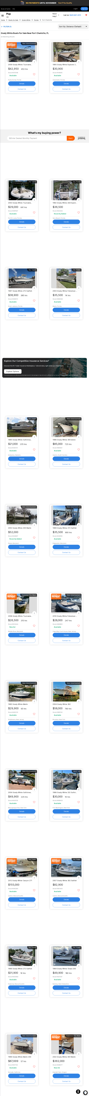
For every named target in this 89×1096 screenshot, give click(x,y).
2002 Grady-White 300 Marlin (19, 528)
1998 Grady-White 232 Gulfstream (65, 792)
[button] (78, 1091)
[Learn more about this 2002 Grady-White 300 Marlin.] (22, 515)
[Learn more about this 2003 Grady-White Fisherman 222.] (66, 278)
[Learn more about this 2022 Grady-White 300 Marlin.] (66, 1044)
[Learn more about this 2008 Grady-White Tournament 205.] (22, 603)
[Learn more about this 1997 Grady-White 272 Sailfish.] (22, 278)
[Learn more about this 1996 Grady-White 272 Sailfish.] (22, 956)
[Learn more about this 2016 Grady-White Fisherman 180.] (66, 603)
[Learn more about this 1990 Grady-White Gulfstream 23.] (22, 427)
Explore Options (12, 371)
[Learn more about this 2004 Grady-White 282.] (66, 692)
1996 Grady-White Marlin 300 (19, 1057)
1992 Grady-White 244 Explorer (65, 203)
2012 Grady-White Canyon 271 (20, 880)
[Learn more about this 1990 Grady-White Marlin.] (22, 692)
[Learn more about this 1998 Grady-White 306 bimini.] (66, 427)
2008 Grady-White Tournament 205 (20, 616)
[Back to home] (8, 15)
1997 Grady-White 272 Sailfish (20, 291)
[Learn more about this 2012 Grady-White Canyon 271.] (22, 868)
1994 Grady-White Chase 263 (64, 969)
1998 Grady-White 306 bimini (64, 440)
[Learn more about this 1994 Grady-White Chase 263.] (66, 956)
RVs (14, 9)
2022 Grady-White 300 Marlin (64, 1057)
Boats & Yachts (5, 9)
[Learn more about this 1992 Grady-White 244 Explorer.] (66, 190)
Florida (36, 20)
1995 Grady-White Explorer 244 (65, 65)
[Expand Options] (34, 62)
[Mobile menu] (2, 15)
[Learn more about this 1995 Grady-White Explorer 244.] (66, 52)
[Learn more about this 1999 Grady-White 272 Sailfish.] (66, 515)
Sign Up (84, 8)
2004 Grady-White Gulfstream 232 (20, 792)
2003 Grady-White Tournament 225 (20, 203)
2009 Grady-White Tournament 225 (20, 65)
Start (70, 138)
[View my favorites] (86, 15)
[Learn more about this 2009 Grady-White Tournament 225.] (22, 52)
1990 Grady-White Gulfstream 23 (20, 440)
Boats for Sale (13, 20)
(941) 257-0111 (75, 15)
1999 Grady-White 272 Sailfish (65, 528)
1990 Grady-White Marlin (18, 704)
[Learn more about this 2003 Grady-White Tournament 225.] (22, 190)
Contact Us (22, 89)
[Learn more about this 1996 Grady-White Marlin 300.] (22, 1044)
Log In (75, 8)
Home (3, 20)
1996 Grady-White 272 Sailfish (20, 969)
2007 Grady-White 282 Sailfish (65, 880)
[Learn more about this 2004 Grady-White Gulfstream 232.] (22, 780)
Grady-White (26, 20)
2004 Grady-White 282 (62, 704)
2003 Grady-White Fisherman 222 (65, 291)
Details (21, 84)
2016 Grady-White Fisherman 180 (65, 616)
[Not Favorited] (34, 74)
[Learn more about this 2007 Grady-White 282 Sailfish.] (66, 868)
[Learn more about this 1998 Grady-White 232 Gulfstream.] (66, 780)
